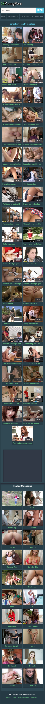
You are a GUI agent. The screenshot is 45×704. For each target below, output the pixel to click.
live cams (25, 16)
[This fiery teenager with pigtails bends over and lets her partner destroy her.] (12, 134)
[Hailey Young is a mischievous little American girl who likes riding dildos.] (33, 75)
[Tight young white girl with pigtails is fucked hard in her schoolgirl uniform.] (12, 194)
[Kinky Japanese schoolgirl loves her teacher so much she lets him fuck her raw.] (12, 234)
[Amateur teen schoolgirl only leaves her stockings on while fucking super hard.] (12, 154)
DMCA (8, 697)
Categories (13, 16)
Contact (34, 697)
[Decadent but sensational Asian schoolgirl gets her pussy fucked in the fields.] (12, 294)
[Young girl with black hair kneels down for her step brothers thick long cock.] (12, 394)
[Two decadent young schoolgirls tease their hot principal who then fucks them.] (12, 214)
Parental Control (23, 697)
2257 (14, 697)
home (3, 16)
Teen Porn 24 (37, 16)
